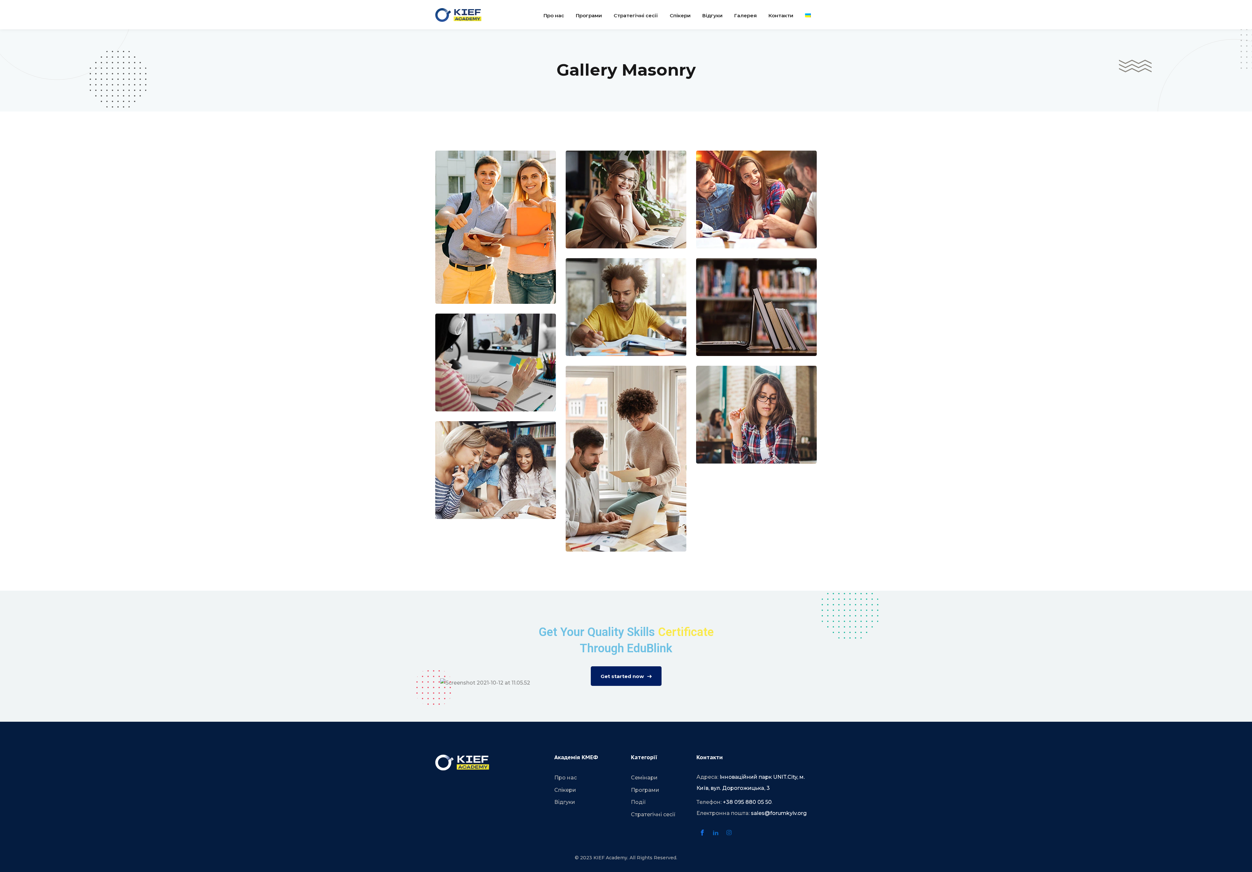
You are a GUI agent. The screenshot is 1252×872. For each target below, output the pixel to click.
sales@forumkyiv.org (779, 813)
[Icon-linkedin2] (716, 832)
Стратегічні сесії (636, 15)
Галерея (745, 15)
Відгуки (712, 15)
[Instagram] (729, 832)
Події (638, 802)
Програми (589, 15)
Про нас (554, 15)
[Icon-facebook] (702, 832)
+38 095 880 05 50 (747, 802)
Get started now (622, 676)
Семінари (644, 778)
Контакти (780, 15)
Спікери (680, 15)
